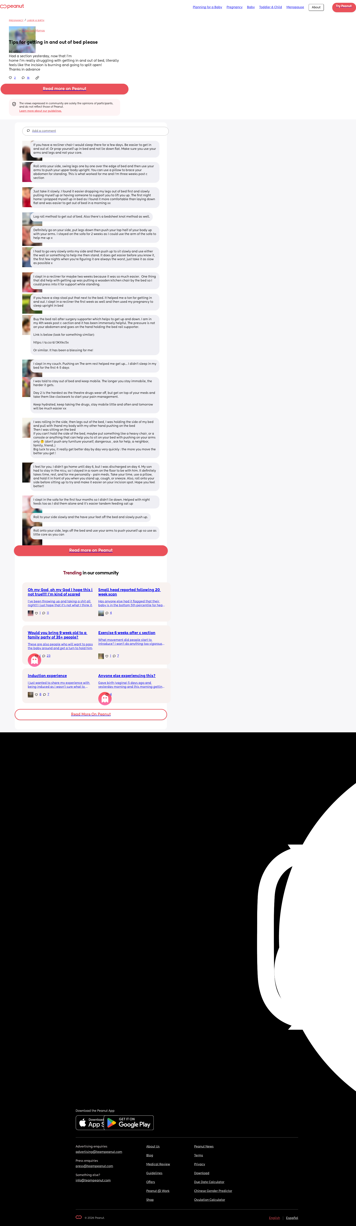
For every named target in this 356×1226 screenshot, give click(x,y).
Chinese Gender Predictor (213, 1191)
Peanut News (204, 1146)
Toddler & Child (270, 7)
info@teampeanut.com (93, 1180)
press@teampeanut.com (94, 1166)
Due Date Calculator (209, 1182)
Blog (149, 1155)
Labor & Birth (35, 20)
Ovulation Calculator (209, 1200)
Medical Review (158, 1164)
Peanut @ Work (157, 1191)
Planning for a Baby (207, 7)
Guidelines (154, 1173)
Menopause (295, 7)
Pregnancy (235, 7)
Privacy (199, 1164)
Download (201, 1173)
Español (292, 1218)
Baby (251, 7)
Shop (150, 1200)
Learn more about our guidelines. (40, 111)
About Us (153, 1146)
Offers (150, 1182)
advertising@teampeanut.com (99, 1152)
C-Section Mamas (33, 30)
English (274, 1218)
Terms (198, 1155)
